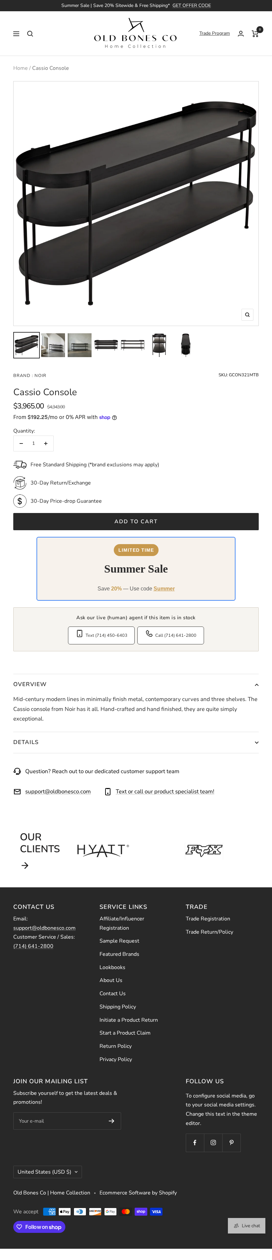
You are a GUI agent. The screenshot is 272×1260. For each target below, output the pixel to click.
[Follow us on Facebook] (195, 1143)
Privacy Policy (116, 1059)
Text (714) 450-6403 (106, 635)
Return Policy (116, 1046)
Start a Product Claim (125, 1033)
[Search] (30, 33)
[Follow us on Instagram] (213, 1143)
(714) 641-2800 (33, 946)
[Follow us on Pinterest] (231, 1143)
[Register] (111, 1121)
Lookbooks (112, 967)
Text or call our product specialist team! (165, 791)
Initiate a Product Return (129, 1020)
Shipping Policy (118, 1006)
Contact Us (113, 993)
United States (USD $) (44, 1172)
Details (26, 742)
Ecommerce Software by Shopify (138, 1192)
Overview (30, 684)
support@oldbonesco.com (58, 791)
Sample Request (119, 941)
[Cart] (255, 33)
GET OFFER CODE (191, 5)
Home (20, 68)
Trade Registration (208, 918)
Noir (39, 376)
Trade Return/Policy (209, 932)
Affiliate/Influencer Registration (122, 923)
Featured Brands (119, 954)
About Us (111, 980)
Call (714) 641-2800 (175, 635)
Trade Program (214, 33)
